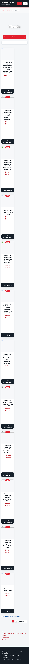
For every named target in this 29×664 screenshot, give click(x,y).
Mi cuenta (3, 639)
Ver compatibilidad (7, 91)
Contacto (3, 635)
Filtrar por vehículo (9, 37)
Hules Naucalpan (7, 2)
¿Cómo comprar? (5, 637)
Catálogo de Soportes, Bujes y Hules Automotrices (13, 633)
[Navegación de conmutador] (25, 3)
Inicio (2, 631)
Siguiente (21, 621)
